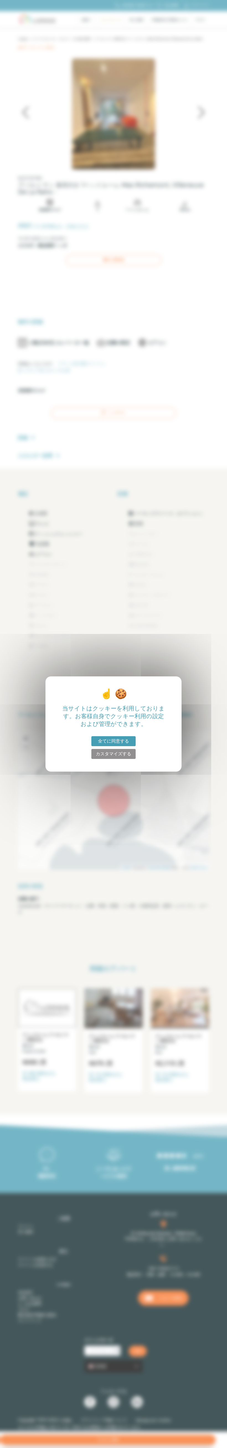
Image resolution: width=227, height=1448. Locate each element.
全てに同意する (113, 741)
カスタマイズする (113, 753)
